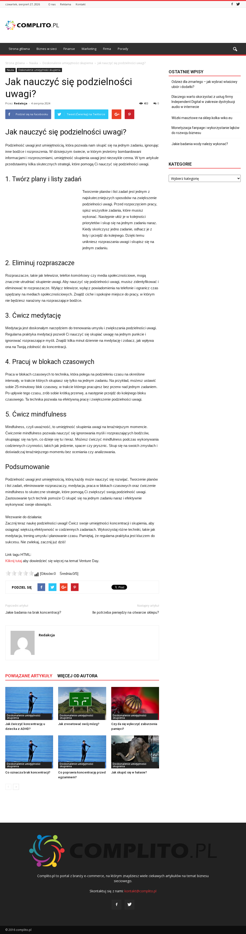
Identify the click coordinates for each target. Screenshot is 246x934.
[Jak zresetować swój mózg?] (82, 703)
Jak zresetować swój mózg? (78, 724)
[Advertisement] (153, 25)
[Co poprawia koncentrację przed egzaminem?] (82, 751)
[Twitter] (238, 4)
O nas (51, 4)
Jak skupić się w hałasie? (129, 772)
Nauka (10, 70)
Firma (107, 49)
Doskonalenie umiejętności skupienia (39, 70)
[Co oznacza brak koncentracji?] (29, 751)
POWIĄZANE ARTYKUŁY (28, 675)
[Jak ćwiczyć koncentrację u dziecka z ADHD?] (29, 703)
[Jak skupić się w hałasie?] (135, 751)
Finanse (69, 49)
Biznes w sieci (47, 49)
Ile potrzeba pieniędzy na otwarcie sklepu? (125, 612)
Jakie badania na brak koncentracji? (33, 612)
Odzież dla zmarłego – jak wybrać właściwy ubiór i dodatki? (204, 84)
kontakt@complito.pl (140, 891)
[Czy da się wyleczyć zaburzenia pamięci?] (135, 703)
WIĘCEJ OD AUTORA (77, 675)
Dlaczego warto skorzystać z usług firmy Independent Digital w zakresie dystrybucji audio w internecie (203, 102)
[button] (235, 49)
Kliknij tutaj (13, 561)
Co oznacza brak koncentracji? (27, 772)
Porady (123, 49)
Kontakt (81, 4)
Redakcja (20, 103)
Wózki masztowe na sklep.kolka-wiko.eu (202, 118)
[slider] (19, 573)
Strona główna (19, 49)
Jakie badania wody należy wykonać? (200, 144)
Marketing (89, 49)
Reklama (65, 4)
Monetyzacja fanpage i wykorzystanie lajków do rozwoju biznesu (206, 130)
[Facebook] (232, 4)
